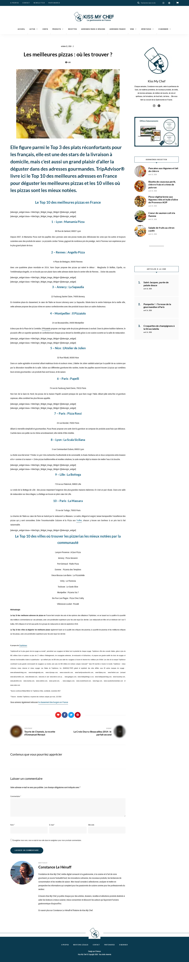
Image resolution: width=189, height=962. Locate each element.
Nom (12, 825)
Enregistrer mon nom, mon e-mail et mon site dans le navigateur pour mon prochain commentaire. (47, 840)
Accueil (21, 29)
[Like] (58, 715)
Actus (32, 29)
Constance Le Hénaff (54, 867)
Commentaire (15, 796)
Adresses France (118, 29)
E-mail (52, 825)
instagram (163, 3)
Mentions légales (80, 944)
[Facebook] (65, 715)
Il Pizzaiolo (46, 328)
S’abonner (163, 29)
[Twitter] (71, 715)
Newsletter (39, 2)
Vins (132, 29)
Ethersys (98, 951)
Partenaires (54, 2)
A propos (14, 2)
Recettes (72, 29)
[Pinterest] (78, 715)
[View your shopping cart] (177, 3)
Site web (91, 825)
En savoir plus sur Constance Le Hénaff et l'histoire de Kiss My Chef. (65, 910)
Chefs (45, 29)
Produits (56, 29)
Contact (26, 2)
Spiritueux (146, 29)
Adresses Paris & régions (93, 29)
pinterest (169, 3)
